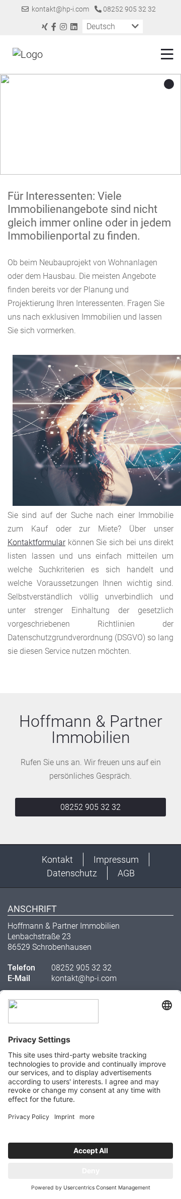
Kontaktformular (36, 542)
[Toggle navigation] (164, 54)
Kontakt (57, 859)
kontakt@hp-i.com (59, 9)
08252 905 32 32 (129, 9)
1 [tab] (168, 85)
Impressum (116, 859)
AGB (126, 873)
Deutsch (100, 26)
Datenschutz (72, 873)
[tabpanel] (90, 124)
